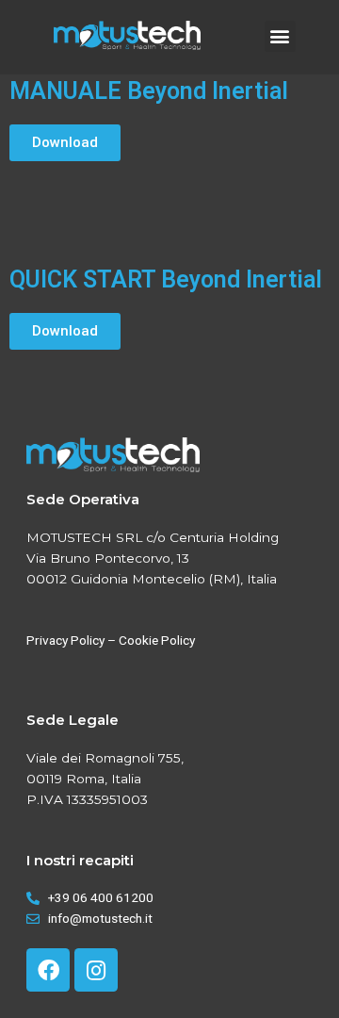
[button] (280, 36)
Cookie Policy (157, 640)
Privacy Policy (65, 640)
